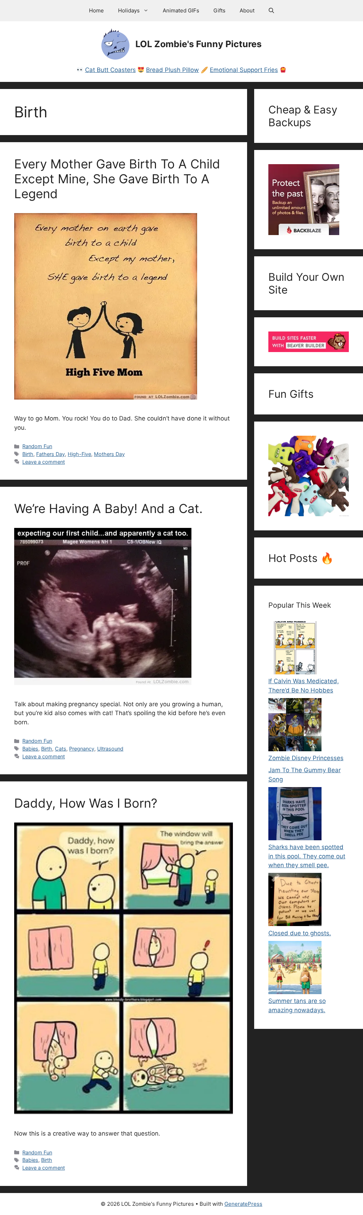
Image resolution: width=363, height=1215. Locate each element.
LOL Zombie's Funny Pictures (198, 44)
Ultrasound (110, 749)
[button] (271, 10)
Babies (30, 749)
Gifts (219, 10)
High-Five (79, 454)
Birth (27, 454)
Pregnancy (81, 749)
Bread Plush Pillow (172, 69)
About (247, 10)
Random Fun (37, 446)
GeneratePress (243, 1203)
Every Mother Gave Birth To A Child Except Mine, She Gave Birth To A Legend (117, 178)
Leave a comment (43, 462)
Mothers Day (109, 454)
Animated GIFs (181, 10)
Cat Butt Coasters (110, 69)
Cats (60, 749)
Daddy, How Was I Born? (85, 803)
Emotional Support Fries (244, 69)
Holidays (129, 10)
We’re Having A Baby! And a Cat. (108, 508)
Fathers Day (50, 454)
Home (96, 10)
